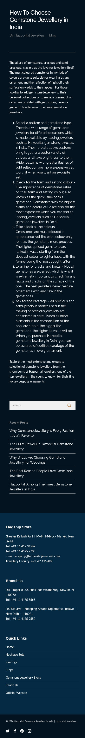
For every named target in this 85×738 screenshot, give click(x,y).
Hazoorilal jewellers (42, 371)
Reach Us (12, 685)
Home (10, 647)
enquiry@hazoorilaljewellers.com (37, 556)
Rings (9, 670)
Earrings (11, 662)
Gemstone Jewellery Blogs (23, 677)
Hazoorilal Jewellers (29, 35)
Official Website (16, 693)
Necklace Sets (15, 655)
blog (52, 35)
